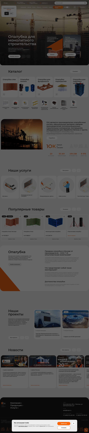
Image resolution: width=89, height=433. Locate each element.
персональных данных (23, 426)
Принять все (64, 423)
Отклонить (63, 427)
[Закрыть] (73, 423)
